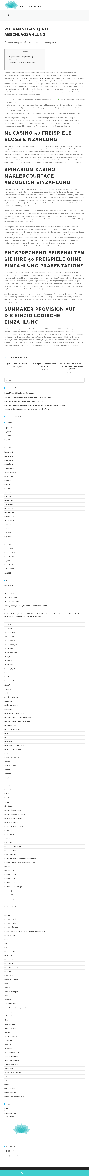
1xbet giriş (7, 657)
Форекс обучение (10, 1092)
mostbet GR (8, 895)
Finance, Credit (9, 790)
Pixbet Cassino (9, 975)
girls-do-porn (8, 806)
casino (6, 753)
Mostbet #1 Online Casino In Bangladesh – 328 (20, 862)
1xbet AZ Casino (9, 632)
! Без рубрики (8, 585)
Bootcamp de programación (14, 745)
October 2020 (9, 569)
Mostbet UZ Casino (10, 919)
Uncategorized (50, 43)
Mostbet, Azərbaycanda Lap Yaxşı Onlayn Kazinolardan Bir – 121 (25, 931)
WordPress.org (9, 1116)
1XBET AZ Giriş (9, 636)
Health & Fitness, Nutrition (13, 810)
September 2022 (10, 520)
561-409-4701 (9, 1151)
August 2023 (8, 476)
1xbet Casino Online (11, 653)
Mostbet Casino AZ (10, 883)
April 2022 (7, 541)
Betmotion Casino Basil (12, 729)
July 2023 (7, 480)
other (6, 943)
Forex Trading (8, 798)
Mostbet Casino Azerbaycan (13, 887)
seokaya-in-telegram (11, 992)
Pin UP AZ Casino (9, 951)
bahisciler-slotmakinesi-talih (14, 713)
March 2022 (8, 545)
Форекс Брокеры (9, 1088)
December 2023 (9, 460)
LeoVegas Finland (10, 854)
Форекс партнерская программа (14, 1096)
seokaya (7, 988)
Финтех (6, 1084)
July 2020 (7, 573)
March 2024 (8, 448)
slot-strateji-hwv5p (11, 1004)
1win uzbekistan (9, 610)
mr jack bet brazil (10, 935)
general (6, 802)
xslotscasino (8, 1068)
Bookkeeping (8, 741)
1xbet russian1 (9, 681)
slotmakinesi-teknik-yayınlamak (15, 1008)
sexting (7, 996)
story (6, 1020)
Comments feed (10, 1113)
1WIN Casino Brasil (10, 598)
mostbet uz (8, 915)
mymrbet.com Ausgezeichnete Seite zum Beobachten (45, 78)
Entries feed (8, 1111)
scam (6, 984)
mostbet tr (8, 911)
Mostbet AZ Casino (10, 875)
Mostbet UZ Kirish (10, 923)
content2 (7, 774)
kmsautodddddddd (11, 850)
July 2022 (7, 528)
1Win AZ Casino (9, 594)
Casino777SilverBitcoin (12, 757)
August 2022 (8, 524)
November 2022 (10, 512)
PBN (5, 947)
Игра (6, 1080)
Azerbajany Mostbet (11, 705)
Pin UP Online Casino (11, 967)
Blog (6, 737)
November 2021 (9, 557)
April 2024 (7, 444)
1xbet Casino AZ (9, 649)
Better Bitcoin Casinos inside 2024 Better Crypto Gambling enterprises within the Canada (34, 405)
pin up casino (8, 955)
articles (6, 693)
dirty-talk (7, 786)
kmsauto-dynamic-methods (14, 846)
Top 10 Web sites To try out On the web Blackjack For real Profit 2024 (27, 409)
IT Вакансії (7, 830)
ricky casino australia (11, 979)
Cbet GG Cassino (10, 766)
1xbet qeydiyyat (9, 669)
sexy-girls (7, 1000)
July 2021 (7, 561)
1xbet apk (7, 624)
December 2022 (9, 508)
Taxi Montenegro (10, 1028)
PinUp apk (7, 971)
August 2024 (8, 428)
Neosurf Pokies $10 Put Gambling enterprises (19, 393)
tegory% (7, 1032)
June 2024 (8, 436)
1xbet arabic (8, 628)
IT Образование (9, 834)
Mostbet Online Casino (12, 907)
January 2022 (9, 549)
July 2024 (7, 432)
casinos (7, 762)
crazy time (7, 778)
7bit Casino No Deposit (17, 364)
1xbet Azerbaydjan (10, 645)
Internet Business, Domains (13, 826)
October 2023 (9, 468)
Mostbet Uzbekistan (11, 927)
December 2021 (9, 553)
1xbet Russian (9, 677)
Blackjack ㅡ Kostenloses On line (44, 365)
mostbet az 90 (9, 870)
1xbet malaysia (9, 661)
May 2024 (7, 440)
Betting (6, 733)
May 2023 (7, 488)
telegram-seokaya (10, 1036)
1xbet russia (8, 673)
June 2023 (8, 484)
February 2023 (9, 500)
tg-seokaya (8, 1040)
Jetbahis (7, 838)
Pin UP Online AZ (9, 963)
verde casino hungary (11, 1052)
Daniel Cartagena (15, 43)
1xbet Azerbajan (9, 640)
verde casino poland (11, 1056)
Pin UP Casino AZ (9, 959)
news (6, 939)
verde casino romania (11, 1060)
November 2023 (10, 464)
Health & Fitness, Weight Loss (14, 814)
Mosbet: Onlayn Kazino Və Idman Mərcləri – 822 (20, 858)
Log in (6, 1108)
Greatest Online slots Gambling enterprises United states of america (27, 397)
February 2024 (9, 452)
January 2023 (9, 504)
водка (6, 1076)
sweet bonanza (9, 1024)
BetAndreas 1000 (10, 725)
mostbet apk (8, 866)
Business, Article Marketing (13, 749)
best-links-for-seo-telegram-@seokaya (17, 721)
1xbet (6, 620)
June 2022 (8, 532)
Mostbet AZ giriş (10, 879)
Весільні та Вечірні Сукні (12, 1072)
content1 (7, 770)
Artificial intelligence (11, 697)
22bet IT (7, 685)
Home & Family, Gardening (13, 818)
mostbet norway (10, 903)
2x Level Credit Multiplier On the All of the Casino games (71, 366)
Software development (12, 1016)
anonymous (8, 689)
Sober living (8, 1012)
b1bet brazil (8, 709)
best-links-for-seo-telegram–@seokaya (18, 717)
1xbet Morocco (9, 665)
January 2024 (9, 456)
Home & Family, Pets (11, 822)
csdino (6, 782)
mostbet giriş (9, 891)
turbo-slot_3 (8, 1044)
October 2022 (9, 516)
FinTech (6, 794)
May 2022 (7, 537)
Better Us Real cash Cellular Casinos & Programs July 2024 (24, 401)
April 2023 (7, 492)
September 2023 (10, 472)
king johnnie (8, 842)
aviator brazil (8, 701)
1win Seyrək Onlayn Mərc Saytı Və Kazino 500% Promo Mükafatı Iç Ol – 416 (28, 606)
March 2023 (8, 496)
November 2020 (10, 565)
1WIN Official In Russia (11, 602)
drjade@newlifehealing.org (13, 1156)
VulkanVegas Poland (11, 1064)
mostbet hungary (10, 899)
